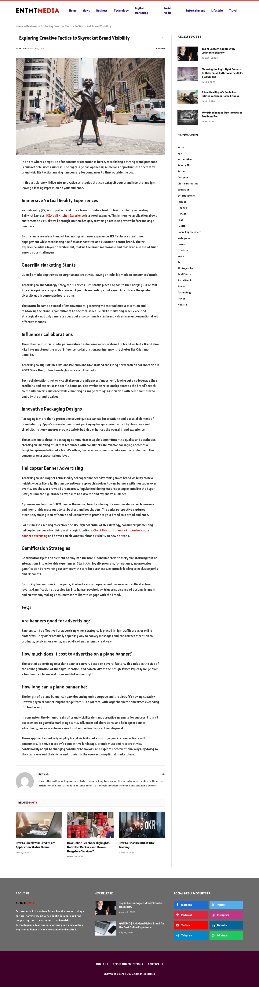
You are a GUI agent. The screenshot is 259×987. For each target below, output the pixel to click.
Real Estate (184, 274)
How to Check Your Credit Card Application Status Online (35, 845)
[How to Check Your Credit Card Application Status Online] (39, 825)
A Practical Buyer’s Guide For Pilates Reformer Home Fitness (220, 94)
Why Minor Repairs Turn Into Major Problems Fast (222, 114)
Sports (181, 286)
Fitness (181, 213)
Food (180, 220)
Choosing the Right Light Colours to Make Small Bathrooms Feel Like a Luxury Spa (222, 73)
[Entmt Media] (37, 10)
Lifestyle (217, 10)
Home (73, 10)
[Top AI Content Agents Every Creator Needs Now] (187, 54)
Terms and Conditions (128, 964)
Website (182, 304)
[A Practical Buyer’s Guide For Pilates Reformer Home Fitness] (187, 97)
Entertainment (195, 10)
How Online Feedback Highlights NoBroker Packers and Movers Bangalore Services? (88, 847)
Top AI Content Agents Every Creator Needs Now (218, 50)
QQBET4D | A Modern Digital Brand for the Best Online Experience (141, 925)
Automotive (184, 159)
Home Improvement (189, 232)
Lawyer (181, 244)
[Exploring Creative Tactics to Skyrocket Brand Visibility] (90, 106)
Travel (233, 10)
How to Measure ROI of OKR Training (137, 845)
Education (183, 189)
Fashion (182, 201)
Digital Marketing (141, 10)
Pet (179, 262)
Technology (121, 10)
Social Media (167, 10)
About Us (102, 964)
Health (181, 226)
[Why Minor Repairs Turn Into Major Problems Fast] (187, 117)
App (179, 153)
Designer (182, 177)
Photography (185, 268)
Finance (182, 207)
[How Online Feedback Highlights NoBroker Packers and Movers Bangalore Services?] (90, 825)
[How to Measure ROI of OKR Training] (142, 825)
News (86, 10)
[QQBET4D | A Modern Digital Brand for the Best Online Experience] (105, 928)
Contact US (155, 964)
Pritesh (22, 48)
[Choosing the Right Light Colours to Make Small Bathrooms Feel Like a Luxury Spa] (187, 74)
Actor (180, 147)
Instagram (183, 238)
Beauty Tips (184, 165)
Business (102, 10)
